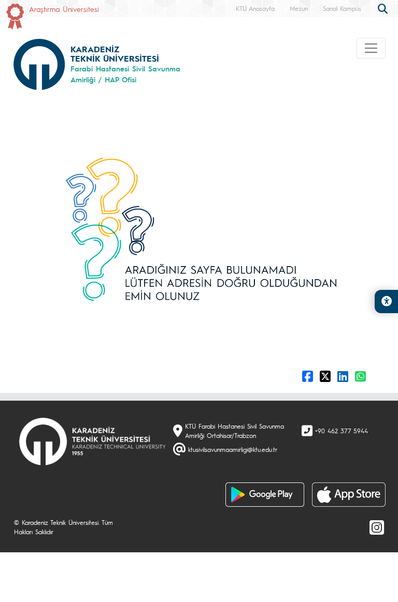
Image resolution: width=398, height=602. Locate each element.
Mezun (299, 8)
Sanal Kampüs (342, 8)
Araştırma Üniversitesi (64, 8)
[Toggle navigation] (371, 48)
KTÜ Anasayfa (255, 8)
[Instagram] (376, 527)
